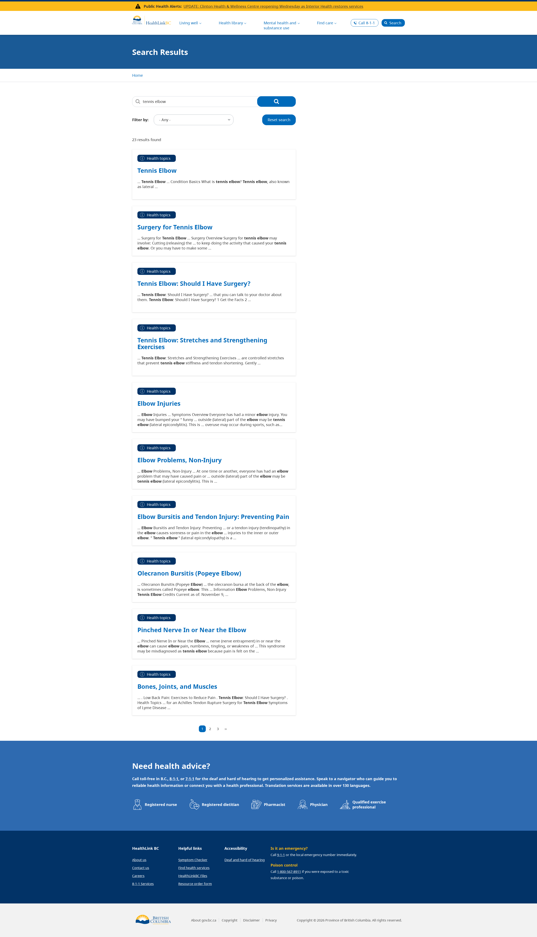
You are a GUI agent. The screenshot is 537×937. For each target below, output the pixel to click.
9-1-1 (281, 855)
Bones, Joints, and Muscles (177, 686)
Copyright (229, 920)
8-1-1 (366, 22)
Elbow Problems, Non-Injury (179, 460)
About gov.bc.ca (203, 920)
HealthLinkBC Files (192, 875)
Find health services (194, 868)
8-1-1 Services (143, 883)
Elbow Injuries (158, 403)
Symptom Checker (192, 860)
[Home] (151, 19)
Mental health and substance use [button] (280, 25)
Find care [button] (325, 22)
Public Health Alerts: (163, 6)
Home (137, 75)
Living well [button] (188, 22)
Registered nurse (161, 804)
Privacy (271, 920)
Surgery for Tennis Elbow (174, 227)
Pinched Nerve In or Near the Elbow (191, 630)
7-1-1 (189, 778)
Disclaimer (251, 920)
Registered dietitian (220, 804)
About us (139, 860)
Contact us (140, 868)
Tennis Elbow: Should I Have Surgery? (193, 283)
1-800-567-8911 (289, 871)
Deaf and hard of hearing (244, 860)
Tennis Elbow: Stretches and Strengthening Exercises (202, 343)
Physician (319, 804)
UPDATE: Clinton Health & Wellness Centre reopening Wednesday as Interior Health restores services (273, 6)
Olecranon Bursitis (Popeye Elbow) (189, 573)
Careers (138, 875)
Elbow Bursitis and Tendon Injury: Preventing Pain (213, 516)
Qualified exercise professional (369, 804)
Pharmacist (274, 804)
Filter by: (140, 119)
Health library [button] (231, 22)
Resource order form (195, 883)
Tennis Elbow (157, 170)
